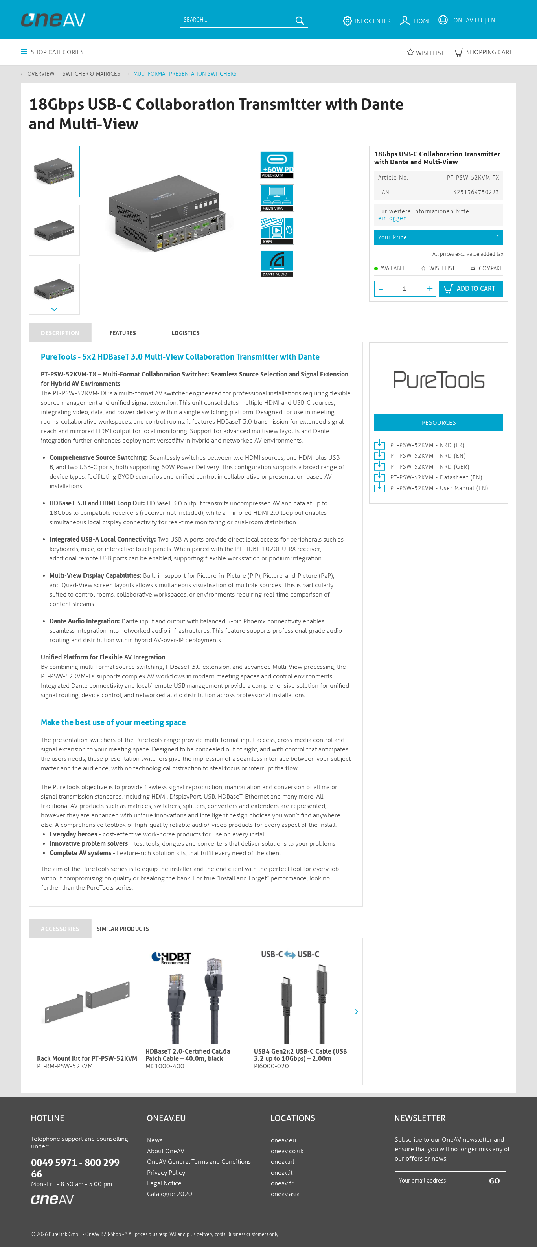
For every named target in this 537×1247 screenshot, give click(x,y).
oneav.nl (282, 1161)
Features (123, 333)
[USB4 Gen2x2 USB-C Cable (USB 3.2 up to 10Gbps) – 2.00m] (304, 995)
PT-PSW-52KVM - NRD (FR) (426, 445)
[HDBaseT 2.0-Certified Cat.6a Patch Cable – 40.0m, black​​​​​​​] (195, 995)
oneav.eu (283, 1140)
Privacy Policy (166, 1172)
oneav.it (281, 1172)
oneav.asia (285, 1193)
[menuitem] (244, 20)
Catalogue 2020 (169, 1193)
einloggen (392, 218)
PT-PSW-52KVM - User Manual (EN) (438, 488)
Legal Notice (164, 1183)
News (154, 1140)
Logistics (186, 333)
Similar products (123, 929)
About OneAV (165, 1151)
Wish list (430, 53)
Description (60, 333)
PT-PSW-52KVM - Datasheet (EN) (435, 477)
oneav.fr (282, 1183)
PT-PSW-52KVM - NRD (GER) (428, 467)
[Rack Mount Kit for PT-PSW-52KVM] (87, 1002)
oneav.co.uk (287, 1151)
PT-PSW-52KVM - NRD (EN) (427, 456)
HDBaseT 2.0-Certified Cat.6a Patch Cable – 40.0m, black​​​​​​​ (187, 1055)
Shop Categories (56, 52)
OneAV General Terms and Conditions (199, 1161)
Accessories (60, 929)
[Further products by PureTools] (438, 380)
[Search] (300, 20)
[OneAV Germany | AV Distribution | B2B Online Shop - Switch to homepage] (53, 20)
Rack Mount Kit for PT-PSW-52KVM (87, 1058)
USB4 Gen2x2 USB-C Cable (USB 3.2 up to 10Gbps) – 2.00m (300, 1055)
